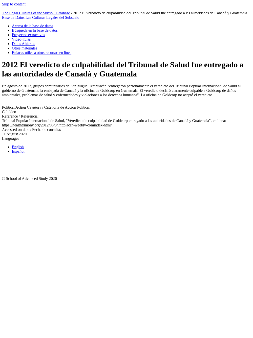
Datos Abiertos (23, 44)
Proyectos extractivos (28, 35)
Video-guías (21, 39)
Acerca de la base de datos (32, 26)
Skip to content (13, 4)
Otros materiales (24, 48)
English (18, 147)
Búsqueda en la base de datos (35, 30)
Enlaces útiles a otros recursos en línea (41, 52)
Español (18, 151)
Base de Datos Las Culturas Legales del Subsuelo (40, 17)
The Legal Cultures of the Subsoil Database (36, 13)
